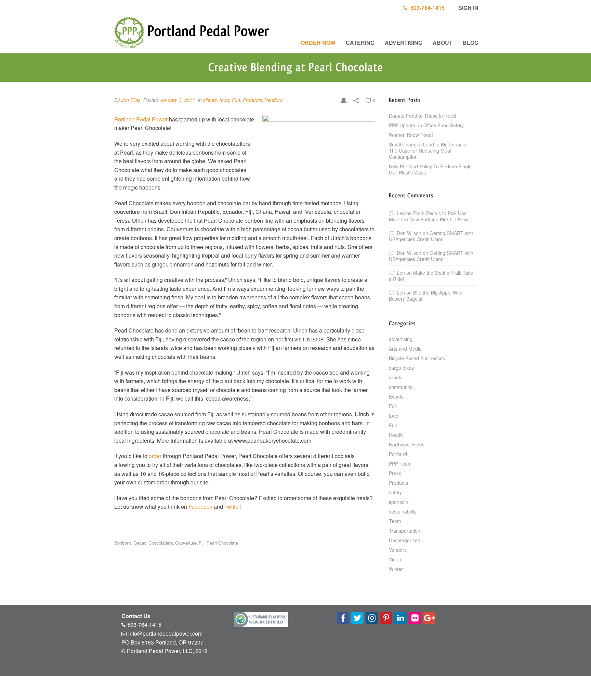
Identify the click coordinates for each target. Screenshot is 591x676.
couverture (186, 543)
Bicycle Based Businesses (417, 358)
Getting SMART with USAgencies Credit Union (431, 236)
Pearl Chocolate (222, 543)
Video (395, 559)
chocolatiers (160, 543)
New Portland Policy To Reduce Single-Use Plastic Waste (431, 169)
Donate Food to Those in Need (422, 116)
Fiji (202, 543)
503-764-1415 (426, 8)
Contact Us (135, 616)
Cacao (140, 543)
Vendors (274, 99)
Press (395, 473)
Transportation (404, 531)
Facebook (200, 506)
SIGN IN (467, 8)
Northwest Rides (406, 444)
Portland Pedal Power (141, 119)
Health (396, 435)
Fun (236, 99)
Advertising (403, 43)
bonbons (123, 543)
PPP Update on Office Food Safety (426, 125)
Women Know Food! (411, 135)
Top (575, 660)
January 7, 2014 (177, 99)
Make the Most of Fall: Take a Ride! (431, 275)
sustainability (403, 511)
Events (396, 396)
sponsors (399, 502)
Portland (398, 454)
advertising (400, 339)
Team (395, 521)
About (442, 43)
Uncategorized (404, 540)
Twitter (232, 506)
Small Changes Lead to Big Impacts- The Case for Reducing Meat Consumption (428, 150)
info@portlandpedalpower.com (165, 633)
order (155, 456)
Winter (396, 569)
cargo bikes (401, 368)
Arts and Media (405, 349)
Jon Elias (131, 99)
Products (252, 99)
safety (395, 492)
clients (210, 99)
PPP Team (400, 463)
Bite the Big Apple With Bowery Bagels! (425, 295)
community (400, 387)
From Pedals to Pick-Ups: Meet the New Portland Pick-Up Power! (431, 216)
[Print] (343, 99)
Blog (470, 43)
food (224, 99)
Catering (360, 43)
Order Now (318, 43)
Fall (393, 406)
